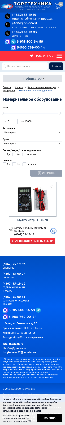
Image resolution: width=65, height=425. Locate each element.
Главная (7, 87)
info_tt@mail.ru (13, 343)
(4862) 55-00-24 (14, 274)
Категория (9, 128)
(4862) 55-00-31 (14, 297)
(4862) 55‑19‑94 (24, 32)
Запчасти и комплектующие (42, 87)
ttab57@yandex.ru (15, 348)
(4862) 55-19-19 (24, 234)
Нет (18, 154)
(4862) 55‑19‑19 (24, 15)
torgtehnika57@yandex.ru (19, 352)
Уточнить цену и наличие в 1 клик (32, 240)
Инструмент (9, 90)
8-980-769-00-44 (31, 47)
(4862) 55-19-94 (14, 264)
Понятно (49, 418)
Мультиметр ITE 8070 (32, 220)
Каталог (19, 87)
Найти (56, 66)
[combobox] (32, 132)
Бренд (6, 139)
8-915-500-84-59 (30, 41)
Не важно (32, 154)
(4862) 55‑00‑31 (24, 23)
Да (8, 154)
